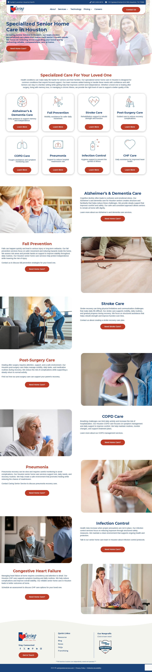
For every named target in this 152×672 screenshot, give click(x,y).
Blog (60, 641)
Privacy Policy (80, 668)
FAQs (60, 647)
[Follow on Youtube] (28, 648)
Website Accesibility (94, 668)
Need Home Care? (18, 49)
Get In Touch (28, 655)
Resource (62, 637)
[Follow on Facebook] (20, 648)
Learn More (22, 127)
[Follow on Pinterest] (32, 648)
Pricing (87, 9)
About (53, 9)
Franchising (63, 651)
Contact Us (131, 10)
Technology (75, 9)
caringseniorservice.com (65, 668)
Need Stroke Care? (112, 327)
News (60, 644)
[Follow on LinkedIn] (36, 648)
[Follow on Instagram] (41, 648)
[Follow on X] (24, 648)
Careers (98, 9)
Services (62, 9)
